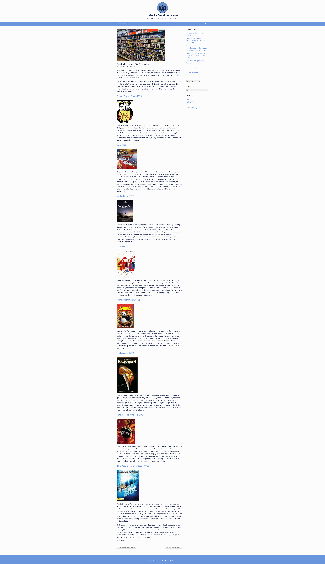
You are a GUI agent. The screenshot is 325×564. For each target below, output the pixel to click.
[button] (205, 24)
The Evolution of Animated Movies (126, 547)
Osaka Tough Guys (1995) (129, 96)
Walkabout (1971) (125, 196)
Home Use (123, 540)
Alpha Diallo (133, 66)
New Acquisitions (192, 72)
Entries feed (190, 102)
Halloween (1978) (125, 353)
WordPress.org (191, 108)
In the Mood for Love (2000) (131, 415)
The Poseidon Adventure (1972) (133, 466)
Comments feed (192, 105)
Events (126, 24)
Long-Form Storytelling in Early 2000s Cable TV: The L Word (196, 55)
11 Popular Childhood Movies (173, 547)
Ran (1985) (122, 246)
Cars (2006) (122, 145)
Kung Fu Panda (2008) (128, 300)
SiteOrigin (172, 560)
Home (120, 24)
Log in (188, 99)
